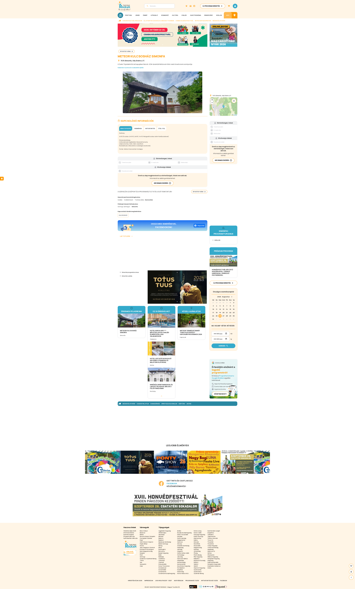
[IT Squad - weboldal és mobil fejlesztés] (221, 586)
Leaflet (235, 115)
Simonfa (128, 61)
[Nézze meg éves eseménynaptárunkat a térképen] (234, 15)
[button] (223, 106)
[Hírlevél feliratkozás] (186, 6)
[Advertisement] (162, 254)
